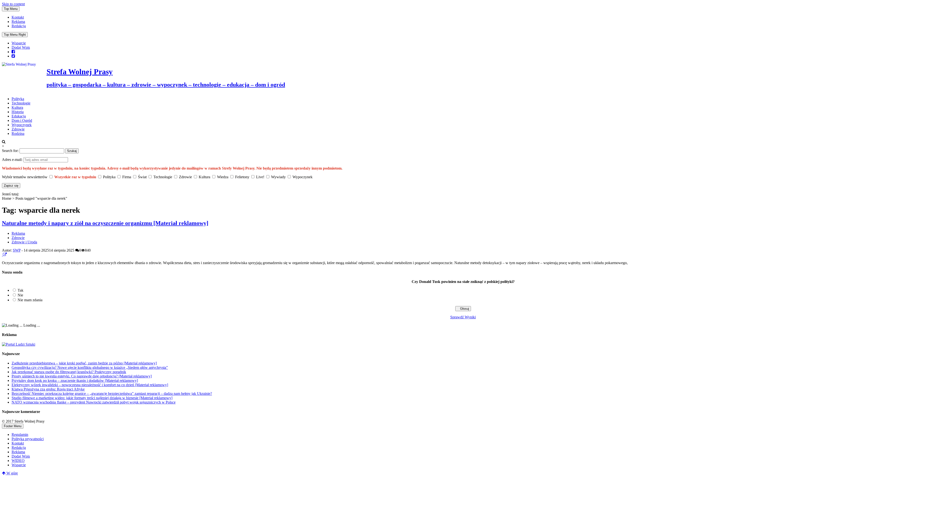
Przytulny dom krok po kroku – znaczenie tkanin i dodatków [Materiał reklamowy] (75, 380)
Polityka (18, 99)
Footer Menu (12, 426)
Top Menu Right (15, 34)
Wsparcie (19, 43)
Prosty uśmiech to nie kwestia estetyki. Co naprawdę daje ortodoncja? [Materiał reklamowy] (82, 376)
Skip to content (13, 4)
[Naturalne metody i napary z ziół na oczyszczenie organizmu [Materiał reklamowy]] (2, 255)
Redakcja (19, 26)
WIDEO (18, 461)
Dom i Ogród (22, 120)
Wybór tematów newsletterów (25, 177)
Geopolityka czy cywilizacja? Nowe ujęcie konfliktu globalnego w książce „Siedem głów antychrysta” (90, 367)
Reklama (18, 22)
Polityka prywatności (28, 439)
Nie (20, 295)
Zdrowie (18, 129)
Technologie (21, 103)
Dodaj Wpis (21, 47)
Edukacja (19, 116)
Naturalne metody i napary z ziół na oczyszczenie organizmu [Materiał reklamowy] (105, 223)
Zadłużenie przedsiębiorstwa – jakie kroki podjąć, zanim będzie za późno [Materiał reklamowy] (84, 363)
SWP (16, 250)
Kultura (17, 107)
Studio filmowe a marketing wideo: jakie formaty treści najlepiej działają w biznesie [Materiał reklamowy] (92, 398)
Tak (20, 290)
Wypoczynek (22, 125)
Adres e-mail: (12, 160)
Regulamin (20, 434)
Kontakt (18, 17)
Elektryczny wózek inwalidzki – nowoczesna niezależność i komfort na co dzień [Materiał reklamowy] (90, 385)
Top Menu (11, 9)
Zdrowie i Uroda (24, 242)
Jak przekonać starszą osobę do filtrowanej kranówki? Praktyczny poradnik (69, 372)
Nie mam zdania (30, 300)
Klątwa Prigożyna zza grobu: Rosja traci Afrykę (48, 389)
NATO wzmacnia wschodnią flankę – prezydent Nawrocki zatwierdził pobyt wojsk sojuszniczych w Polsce (94, 402)
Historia (18, 112)
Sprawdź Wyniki (463, 317)
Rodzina (18, 133)
